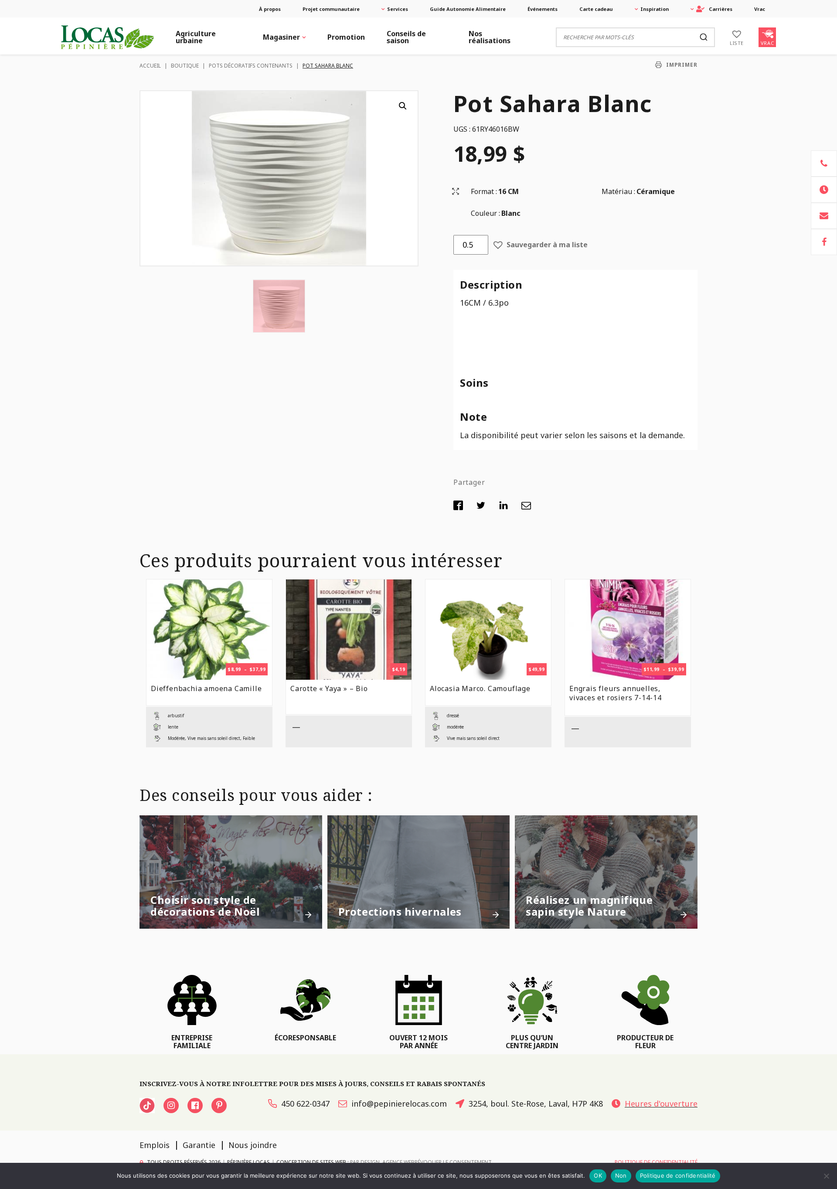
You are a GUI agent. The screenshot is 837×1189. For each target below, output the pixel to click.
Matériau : (618, 191)
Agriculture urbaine (196, 37)
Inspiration (654, 9)
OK (598, 1175)
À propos (270, 9)
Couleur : (485, 213)
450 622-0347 (305, 1103)
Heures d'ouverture (661, 1103)
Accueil (150, 65)
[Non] (826, 1176)
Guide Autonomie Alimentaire (468, 9)
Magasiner (281, 37)
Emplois (155, 1145)
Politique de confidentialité (678, 1175)
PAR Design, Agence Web (382, 1161)
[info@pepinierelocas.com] (824, 216)
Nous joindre (252, 1145)
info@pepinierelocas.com (399, 1103)
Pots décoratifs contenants (251, 65)
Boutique (185, 65)
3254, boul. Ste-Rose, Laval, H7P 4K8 (536, 1103)
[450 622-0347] (824, 163)
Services (397, 9)
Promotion (346, 37)
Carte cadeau (596, 9)
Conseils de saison (406, 37)
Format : (484, 191)
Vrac (759, 9)
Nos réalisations (489, 37)
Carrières (720, 9)
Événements (542, 9)
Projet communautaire (331, 9)
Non (621, 1175)
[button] (403, 106)
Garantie (199, 1145)
